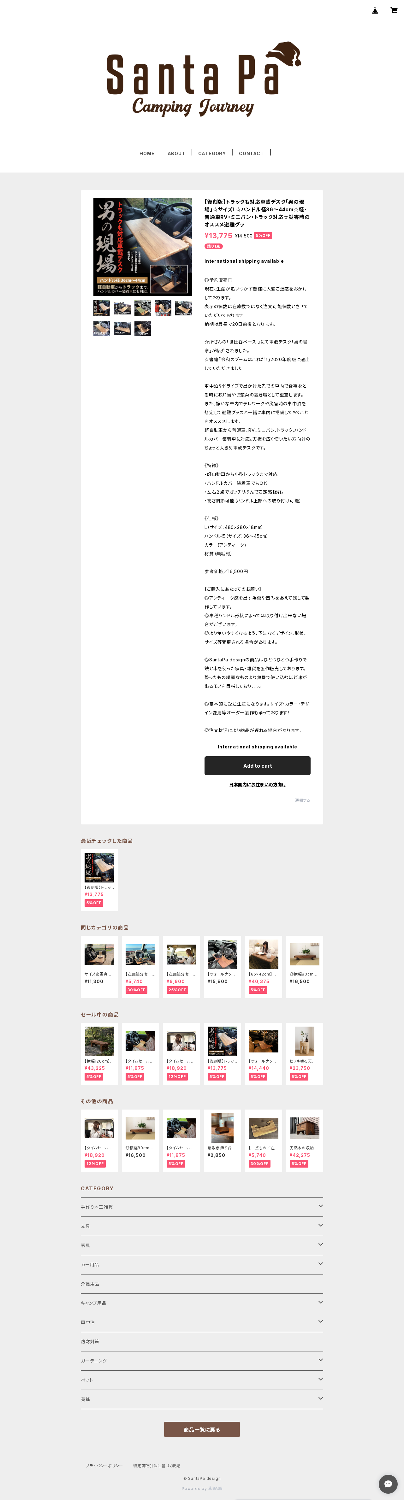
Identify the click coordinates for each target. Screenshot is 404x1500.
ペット (87, 1380)
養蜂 (85, 1399)
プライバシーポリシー (104, 1465)
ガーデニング (94, 1360)
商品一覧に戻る (202, 1430)
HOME (147, 153)
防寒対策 (90, 1341)
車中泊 (88, 1322)
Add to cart (257, 766)
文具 (85, 1226)
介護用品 (90, 1283)
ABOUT (176, 153)
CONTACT (251, 153)
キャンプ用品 (94, 1303)
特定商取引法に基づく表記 (157, 1465)
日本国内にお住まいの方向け (257, 784)
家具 (85, 1245)
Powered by (195, 1488)
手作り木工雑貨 (97, 1207)
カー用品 (90, 1264)
